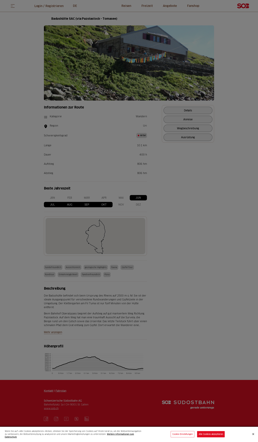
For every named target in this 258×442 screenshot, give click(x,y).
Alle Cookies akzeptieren (211, 434)
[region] (129, 434)
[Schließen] (253, 434)
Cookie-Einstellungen (182, 434)
